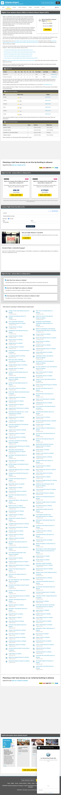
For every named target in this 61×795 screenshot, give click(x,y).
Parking (30, 7)
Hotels (43, 7)
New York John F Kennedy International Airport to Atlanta (17, 361)
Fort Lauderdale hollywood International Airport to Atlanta (17, 323)
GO (58, 2)
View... (5, 765)
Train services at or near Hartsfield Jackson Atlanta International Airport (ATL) (21, 58)
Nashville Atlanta (7, 127)
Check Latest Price (16, 195)
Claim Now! (26, 238)
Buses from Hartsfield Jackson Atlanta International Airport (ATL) (18, 54)
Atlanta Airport (14, 2)
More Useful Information (30, 770)
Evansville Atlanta (7, 130)
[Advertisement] (30, 150)
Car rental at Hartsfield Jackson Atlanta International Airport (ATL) (18, 50)
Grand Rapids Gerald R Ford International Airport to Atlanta (44, 516)
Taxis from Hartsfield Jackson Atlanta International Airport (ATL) (18, 56)
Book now (47, 29)
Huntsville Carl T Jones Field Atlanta (10, 132)
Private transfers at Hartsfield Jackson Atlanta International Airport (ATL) (20, 52)
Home (3, 7)
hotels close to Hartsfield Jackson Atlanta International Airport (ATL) (20, 60)
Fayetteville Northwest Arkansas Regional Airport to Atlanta (44, 446)
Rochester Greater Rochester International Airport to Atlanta (44, 565)
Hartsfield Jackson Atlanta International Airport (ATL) (26, 40)
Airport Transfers (22, 7)
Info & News (36, 7)
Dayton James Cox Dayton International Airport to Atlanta (17, 507)
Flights (8, 7)
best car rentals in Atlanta (20, 680)
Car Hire (14, 7)
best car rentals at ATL (19, 165)
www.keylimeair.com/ (47, 84)
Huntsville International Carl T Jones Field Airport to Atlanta (18, 413)
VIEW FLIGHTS (54, 74)
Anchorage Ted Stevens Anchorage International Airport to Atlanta (45, 606)
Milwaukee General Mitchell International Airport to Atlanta (17, 451)
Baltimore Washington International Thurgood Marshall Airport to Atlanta (46, 330)
